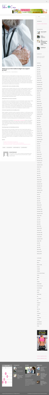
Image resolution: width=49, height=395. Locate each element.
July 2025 (38, 93)
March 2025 (39, 101)
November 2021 (39, 186)
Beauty (38, 262)
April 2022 (38, 175)
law (37, 296)
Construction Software (41, 273)
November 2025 (39, 84)
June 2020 (38, 219)
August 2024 (39, 116)
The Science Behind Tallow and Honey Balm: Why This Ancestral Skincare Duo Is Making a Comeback (44, 376)
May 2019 (38, 247)
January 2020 (39, 230)
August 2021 (39, 192)
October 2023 (39, 137)
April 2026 (38, 74)
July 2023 (38, 143)
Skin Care (38, 309)
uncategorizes (39, 321)
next (34, 372)
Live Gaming (39, 298)
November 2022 (39, 160)
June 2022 (38, 171)
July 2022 (38, 169)
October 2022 (39, 162)
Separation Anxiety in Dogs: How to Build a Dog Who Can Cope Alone (44, 383)
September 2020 (40, 213)
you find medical (24, 147)
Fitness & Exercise (40, 285)
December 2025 (39, 82)
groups (4, 147)
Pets (38, 300)
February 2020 (39, 228)
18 (4, 379)
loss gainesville (9, 147)
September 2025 (40, 88)
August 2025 (39, 90)
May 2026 (38, 71)
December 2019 (39, 232)
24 (2, 382)
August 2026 (39, 65)
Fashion (38, 281)
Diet (37, 279)
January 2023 (39, 156)
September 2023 (39, 139)
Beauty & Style (39, 264)
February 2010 (39, 253)
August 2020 (39, 215)
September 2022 (40, 164)
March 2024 (39, 126)
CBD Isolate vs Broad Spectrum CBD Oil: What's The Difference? (14, 143)
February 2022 (39, 179)
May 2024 (38, 122)
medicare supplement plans (42, 356)
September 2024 (40, 114)
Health (38, 292)
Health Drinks (39, 294)
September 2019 (39, 238)
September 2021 (39, 190)
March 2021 (39, 203)
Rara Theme (38, 393)
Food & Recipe (39, 288)
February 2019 (39, 251)
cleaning (38, 271)
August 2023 (39, 141)
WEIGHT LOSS (39, 324)
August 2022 (39, 167)
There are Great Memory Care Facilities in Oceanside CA (30, 375)
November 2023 (39, 135)
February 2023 (39, 154)
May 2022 (38, 173)
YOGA (38, 326)
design (38, 277)
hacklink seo (43, 47)
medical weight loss (16, 147)
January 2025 (39, 105)
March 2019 (39, 249)
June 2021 (38, 196)
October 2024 (39, 112)
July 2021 (38, 194)
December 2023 (39, 133)
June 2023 (38, 145)
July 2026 (38, 67)
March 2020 (39, 226)
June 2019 (38, 245)
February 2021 (39, 205)
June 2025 (38, 95)
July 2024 (38, 118)
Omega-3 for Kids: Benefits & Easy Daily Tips (11, 142)
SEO (37, 307)
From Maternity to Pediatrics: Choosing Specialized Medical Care (44, 369)
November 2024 (39, 109)
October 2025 (39, 86)
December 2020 (39, 209)
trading (38, 319)
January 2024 (39, 131)
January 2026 (39, 80)
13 (7, 376)
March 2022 (39, 177)
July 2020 (38, 217)
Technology (39, 317)
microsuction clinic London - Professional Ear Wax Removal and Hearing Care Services (17, 144)
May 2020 (38, 222)
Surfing (38, 315)
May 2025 (38, 97)
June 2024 (38, 120)
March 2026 (39, 76)
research (38, 304)
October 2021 (39, 188)
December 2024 (39, 107)
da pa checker (43, 31)
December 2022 (39, 158)
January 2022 (39, 181)
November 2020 (39, 211)
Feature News (39, 283)
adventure (38, 260)
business (38, 266)
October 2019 (39, 236)
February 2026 (39, 78)
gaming (38, 290)
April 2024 (38, 124)
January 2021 (39, 207)
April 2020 (38, 224)
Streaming (38, 313)
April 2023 (38, 150)
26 (5, 382)
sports (38, 311)
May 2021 (38, 198)
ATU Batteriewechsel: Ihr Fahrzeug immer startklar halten (44, 42)
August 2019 (39, 241)
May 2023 (38, 148)
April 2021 (38, 200)
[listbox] (30, 377)
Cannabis (38, 269)
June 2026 (38, 69)
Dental (38, 275)
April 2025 (38, 99)
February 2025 (39, 103)
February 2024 (39, 129)
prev (26, 372)
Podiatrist (38, 302)
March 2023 (39, 152)
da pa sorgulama (43, 36)
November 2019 (39, 234)
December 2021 (39, 183)
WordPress (45, 393)
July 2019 (38, 243)
